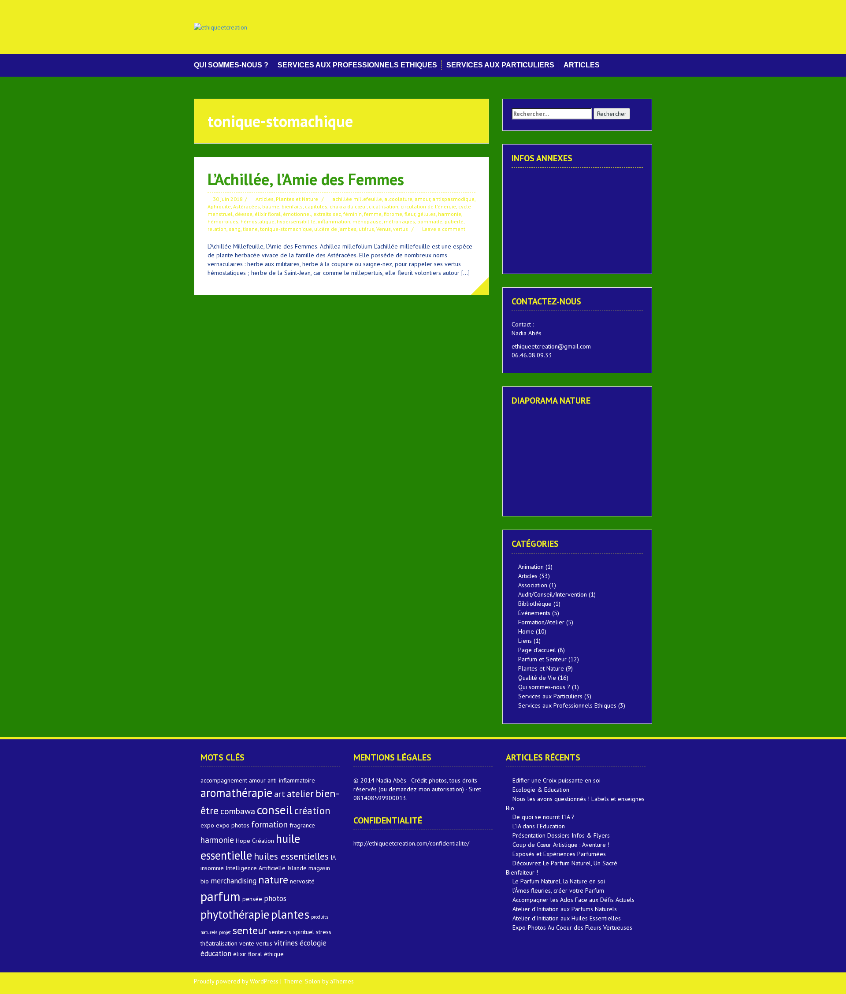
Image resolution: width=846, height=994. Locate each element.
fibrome (393, 214)
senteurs (280, 932)
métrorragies (399, 221)
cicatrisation (383, 206)
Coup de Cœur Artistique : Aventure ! (560, 845)
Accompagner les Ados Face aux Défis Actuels (573, 900)
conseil (275, 810)
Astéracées (246, 206)
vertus (400, 229)
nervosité (302, 881)
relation (217, 229)
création (312, 810)
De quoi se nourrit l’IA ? (543, 817)
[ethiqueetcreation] (220, 26)
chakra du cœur (348, 206)
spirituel (303, 932)
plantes (290, 914)
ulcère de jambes (335, 229)
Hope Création (255, 841)
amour (422, 199)
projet (225, 932)
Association (532, 585)
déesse (243, 214)
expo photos (232, 825)
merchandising (233, 881)
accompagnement (223, 780)
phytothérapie (234, 914)
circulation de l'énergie (428, 206)
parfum (220, 896)
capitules (316, 206)
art (279, 794)
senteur (250, 930)
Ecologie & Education (540, 790)
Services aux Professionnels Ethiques (357, 65)
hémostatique (258, 221)
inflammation (334, 221)
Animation (531, 567)
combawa (237, 811)
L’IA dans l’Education (538, 826)
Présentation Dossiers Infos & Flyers (561, 835)
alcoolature (398, 199)
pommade (429, 221)
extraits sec (327, 214)
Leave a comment (443, 229)
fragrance (302, 825)
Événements (534, 613)
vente (246, 943)
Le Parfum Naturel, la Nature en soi (558, 881)
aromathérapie (236, 792)
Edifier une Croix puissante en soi (556, 780)
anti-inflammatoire (291, 780)
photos (275, 898)
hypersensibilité (296, 221)
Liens (525, 641)
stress (323, 932)
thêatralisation (218, 943)
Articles (582, 65)
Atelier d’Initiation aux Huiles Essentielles (566, 918)
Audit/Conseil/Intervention (552, 594)
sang (235, 229)
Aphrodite (219, 206)
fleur (409, 214)
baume (270, 206)
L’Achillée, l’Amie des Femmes (306, 179)
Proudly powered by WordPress (236, 981)
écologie (313, 943)
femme (373, 214)
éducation (215, 953)
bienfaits (292, 206)
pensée (252, 899)
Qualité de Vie (537, 678)
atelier (300, 794)
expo (207, 825)
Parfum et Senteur (542, 659)
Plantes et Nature (297, 199)
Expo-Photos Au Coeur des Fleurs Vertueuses (572, 927)
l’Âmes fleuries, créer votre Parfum (558, 890)
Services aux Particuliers (500, 65)
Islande (297, 868)
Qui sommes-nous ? (231, 65)
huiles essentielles (291, 856)
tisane (250, 229)
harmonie (449, 214)
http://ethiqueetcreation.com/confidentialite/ (411, 843)
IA (333, 857)
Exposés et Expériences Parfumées (559, 854)
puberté (454, 221)
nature (273, 879)
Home (526, 631)
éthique (274, 954)
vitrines (286, 943)
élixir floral (268, 214)
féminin (352, 214)
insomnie (212, 868)
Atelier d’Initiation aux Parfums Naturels (564, 909)
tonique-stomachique (286, 229)
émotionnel (297, 214)
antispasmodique (453, 199)
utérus (366, 229)
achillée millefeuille (357, 199)
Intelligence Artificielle (256, 868)
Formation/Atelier (541, 622)
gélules (426, 214)
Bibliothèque (535, 604)
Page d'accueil (537, 650)
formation (269, 824)
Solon (312, 981)
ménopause (367, 221)
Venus (383, 229)
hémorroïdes (223, 221)
